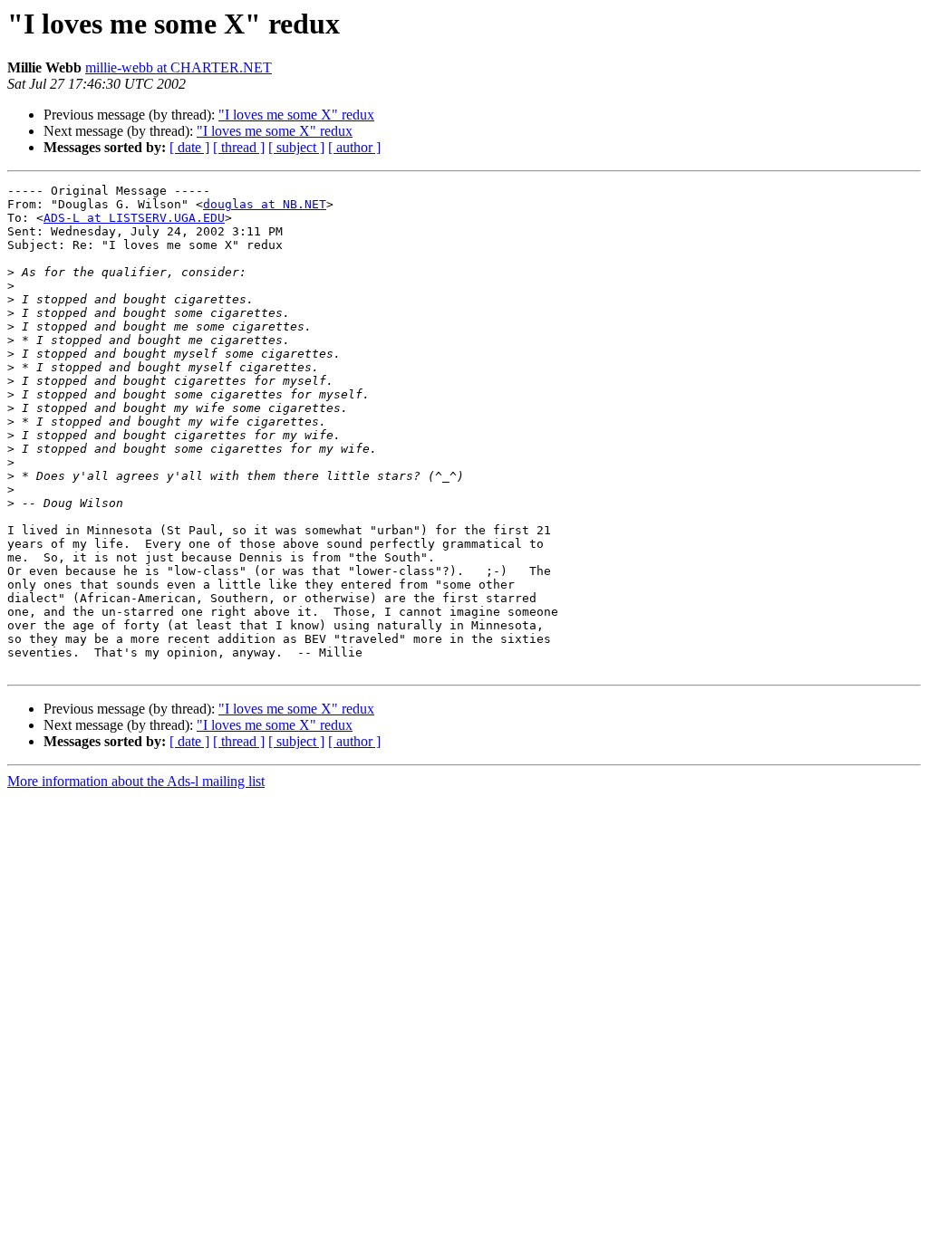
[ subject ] (296, 147)
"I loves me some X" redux (296, 114)
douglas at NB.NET (264, 204)
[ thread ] (239, 147)
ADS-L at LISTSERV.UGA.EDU (134, 218)
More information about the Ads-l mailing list (136, 781)
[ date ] (189, 147)
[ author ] (354, 147)
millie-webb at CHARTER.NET (178, 67)
